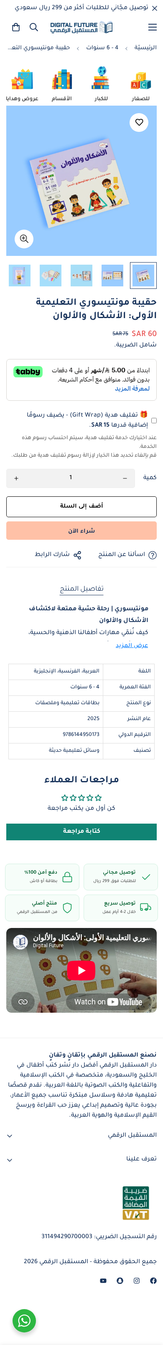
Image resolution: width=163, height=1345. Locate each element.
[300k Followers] (153, 1280)
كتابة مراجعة (81, 832)
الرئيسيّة (146, 48)
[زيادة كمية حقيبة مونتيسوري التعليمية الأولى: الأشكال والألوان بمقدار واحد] (16, 478)
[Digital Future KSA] (81, 27)
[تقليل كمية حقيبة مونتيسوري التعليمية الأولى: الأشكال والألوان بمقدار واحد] (125, 478)
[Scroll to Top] (15, 1300)
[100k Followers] (136, 1280)
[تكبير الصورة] (24, 239)
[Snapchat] (120, 1280)
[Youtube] (103, 1280)
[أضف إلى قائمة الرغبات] (139, 122)
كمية (150, 478)
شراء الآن (81, 531)
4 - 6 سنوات (102, 48)
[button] (15, 27)
